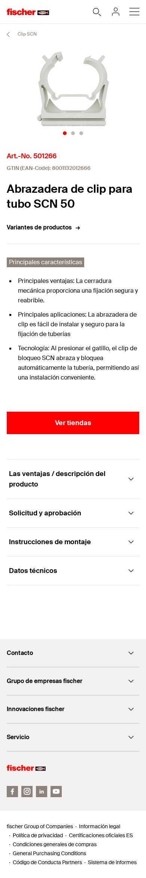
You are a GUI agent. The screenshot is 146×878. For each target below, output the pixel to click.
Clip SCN (26, 34)
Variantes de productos (39, 227)
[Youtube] (56, 791)
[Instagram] (27, 791)
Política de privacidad (38, 835)
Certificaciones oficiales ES (101, 835)
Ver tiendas (73, 422)
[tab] (65, 133)
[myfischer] (115, 11)
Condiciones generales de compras (55, 844)
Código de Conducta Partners (47, 862)
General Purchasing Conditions (49, 853)
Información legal (99, 826)
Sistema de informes (112, 862)
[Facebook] (12, 791)
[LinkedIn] (41, 791)
